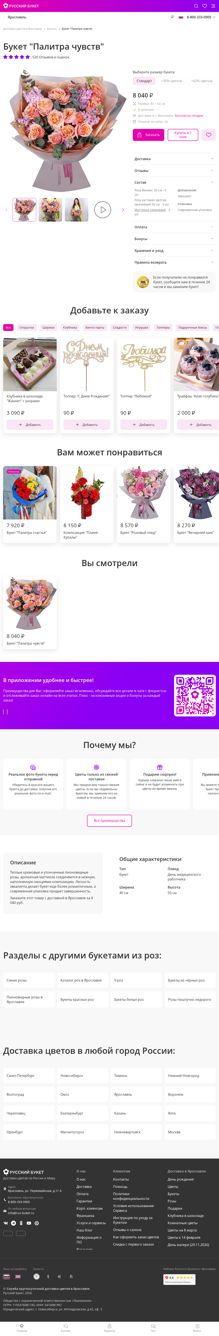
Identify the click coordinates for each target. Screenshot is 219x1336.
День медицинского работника (184, 876)
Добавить (33, 424)
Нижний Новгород (183, 1075)
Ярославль (17, 17)
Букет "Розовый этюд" (138, 528)
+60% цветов (201, 80)
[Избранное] (204, 6)
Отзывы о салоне (127, 1229)
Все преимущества (109, 820)
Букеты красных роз (77, 999)
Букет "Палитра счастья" (27, 502)
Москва (174, 1132)
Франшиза (85, 1215)
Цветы (173, 1186)
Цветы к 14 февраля (184, 1237)
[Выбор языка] (180, 17)
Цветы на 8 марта (182, 1230)
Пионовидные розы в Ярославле (25, 999)
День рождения (181, 1179)
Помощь (120, 1186)
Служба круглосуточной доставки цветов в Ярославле (48, 1289)
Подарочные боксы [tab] (192, 327)
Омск (65, 1094)
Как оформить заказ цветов (136, 1237)
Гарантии (84, 1201)
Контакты (121, 1179)
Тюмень (120, 1075)
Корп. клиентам (90, 1208)
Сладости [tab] (120, 327)
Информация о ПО (89, 1239)
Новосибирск (72, 1075)
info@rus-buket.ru (21, 1213)
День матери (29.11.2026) (188, 1244)
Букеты (173, 1193)
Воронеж (175, 1094)
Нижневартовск (127, 1132)
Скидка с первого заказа (133, 1244)
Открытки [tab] (26, 327)
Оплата (83, 1193)
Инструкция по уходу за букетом (132, 1220)
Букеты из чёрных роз (186, 980)
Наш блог (85, 1230)
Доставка (84, 1186)
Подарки (175, 1208)
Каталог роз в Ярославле (81, 980)
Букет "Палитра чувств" (26, 639)
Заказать (152, 134)
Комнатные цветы (183, 1223)
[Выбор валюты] (172, 17)
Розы (172, 1201)
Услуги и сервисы (91, 1223)
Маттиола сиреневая (150, 210)
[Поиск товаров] (196, 6)
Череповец (16, 1113)
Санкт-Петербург (21, 1075)
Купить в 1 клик (183, 134)
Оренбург (15, 1132)
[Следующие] (123, 209)
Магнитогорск (72, 1132)
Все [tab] (8, 327)
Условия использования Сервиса (133, 1208)
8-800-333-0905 (19, 1202)
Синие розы (17, 980)
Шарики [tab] (49, 327)
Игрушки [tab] (141, 327)
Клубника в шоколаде (186, 1215)
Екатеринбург (72, 1113)
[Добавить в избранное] (209, 135)
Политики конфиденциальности (131, 1196)
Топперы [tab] (163, 327)
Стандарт (144, 80)
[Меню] (213, 6)
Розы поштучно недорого (189, 999)
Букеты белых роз (129, 999)
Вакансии (84, 1249)
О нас (81, 1179)
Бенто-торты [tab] (95, 327)
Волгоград (15, 1094)
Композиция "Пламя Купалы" (81, 531)
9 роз (118, 980)
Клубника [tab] (70, 327)
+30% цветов (171, 80)
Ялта (172, 1113)
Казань (120, 1113)
